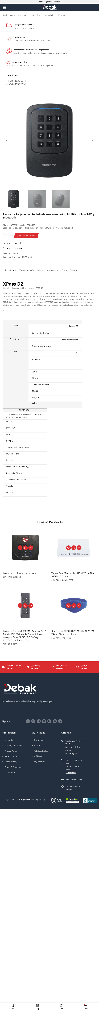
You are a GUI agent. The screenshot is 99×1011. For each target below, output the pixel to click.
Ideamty (42, 799)
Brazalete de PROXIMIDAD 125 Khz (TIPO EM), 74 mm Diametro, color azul (73, 633)
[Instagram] (39, 721)
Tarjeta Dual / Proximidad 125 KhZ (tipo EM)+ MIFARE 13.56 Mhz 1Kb (73, 575)
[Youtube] (55, 721)
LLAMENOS (71, 772)
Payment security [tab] (69, 270)
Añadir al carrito (27, 235)
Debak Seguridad (22, 799)
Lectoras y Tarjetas (36, 15)
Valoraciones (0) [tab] (26, 270)
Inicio (5, 15)
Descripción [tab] (10, 270)
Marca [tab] (40, 270)
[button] (6, 141)
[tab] (10, 270)
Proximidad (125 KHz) (55, 15)
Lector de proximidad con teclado (19, 573)
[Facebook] (28, 721)
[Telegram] (60, 721)
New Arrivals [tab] (52, 270)
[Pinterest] (44, 721)
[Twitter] (33, 721)
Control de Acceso (18, 15)
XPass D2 (13, 284)
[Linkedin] (49, 721)
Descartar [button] (57, 2)
